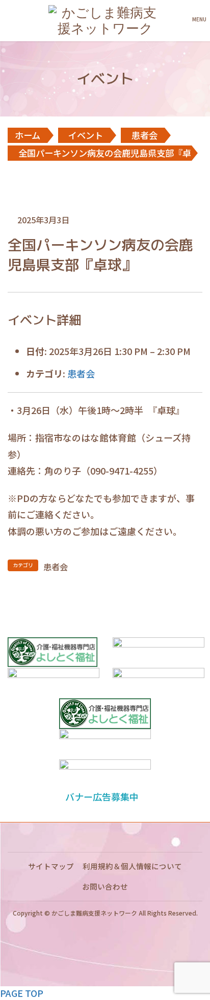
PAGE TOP (21, 992)
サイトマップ (51, 866)
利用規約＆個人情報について (132, 866)
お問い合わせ (105, 886)
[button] (104, 796)
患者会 (81, 373)
